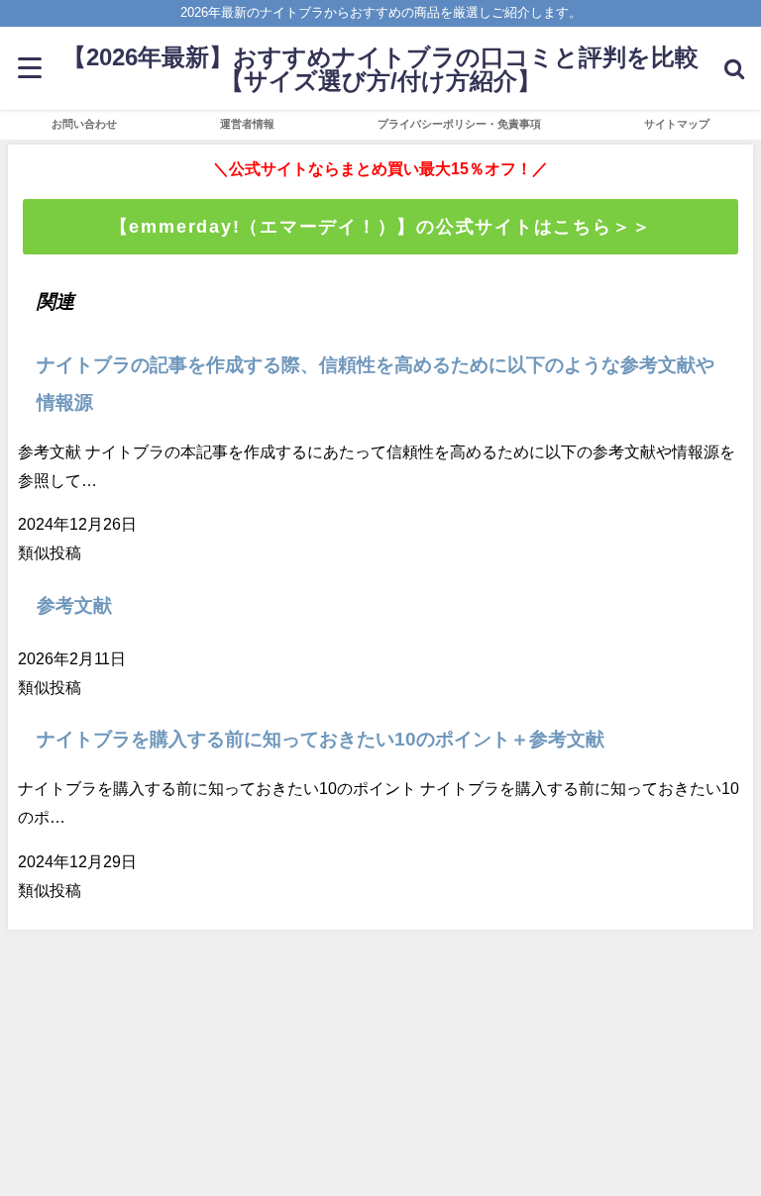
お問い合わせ (84, 124)
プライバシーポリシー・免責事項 (459, 124)
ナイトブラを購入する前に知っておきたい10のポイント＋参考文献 (320, 739)
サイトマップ (676, 124)
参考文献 (74, 605)
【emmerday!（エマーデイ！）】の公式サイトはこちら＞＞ (381, 227)
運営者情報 (247, 124)
